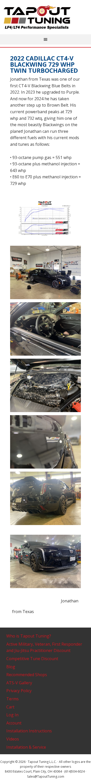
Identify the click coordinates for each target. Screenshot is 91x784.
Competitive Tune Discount (32, 658)
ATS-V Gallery (19, 683)
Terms (12, 699)
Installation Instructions (29, 731)
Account (13, 723)
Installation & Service (26, 747)
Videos (12, 739)
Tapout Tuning (45, 18)
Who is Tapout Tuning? (28, 636)
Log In (12, 715)
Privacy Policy (19, 690)
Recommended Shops (26, 674)
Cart (10, 707)
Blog (10, 667)
